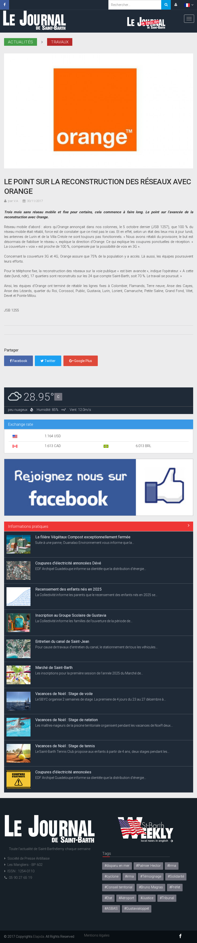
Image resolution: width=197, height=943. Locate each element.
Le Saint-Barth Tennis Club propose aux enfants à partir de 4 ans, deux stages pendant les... (102, 725)
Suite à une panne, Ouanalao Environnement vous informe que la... (84, 778)
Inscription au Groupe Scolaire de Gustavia (70, 589)
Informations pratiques (28, 526)
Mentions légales (97, 935)
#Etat (108, 898)
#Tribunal (167, 898)
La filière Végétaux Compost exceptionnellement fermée (82, 772)
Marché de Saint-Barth (54, 641)
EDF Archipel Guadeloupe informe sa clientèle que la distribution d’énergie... (90, 543)
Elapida (38, 936)
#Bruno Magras (151, 887)
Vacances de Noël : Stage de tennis (65, 720)
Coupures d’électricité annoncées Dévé (68, 537)
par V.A (13, 201)
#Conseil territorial (118, 887)
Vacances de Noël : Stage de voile (64, 667)
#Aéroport (126, 898)
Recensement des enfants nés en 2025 (68, 563)
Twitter (49, 361)
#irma (129, 876)
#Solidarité (176, 876)
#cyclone (111, 876)
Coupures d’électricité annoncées (63, 746)
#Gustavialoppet (136, 909)
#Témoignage (150, 876)
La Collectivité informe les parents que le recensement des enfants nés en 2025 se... (96, 569)
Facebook (19, 361)
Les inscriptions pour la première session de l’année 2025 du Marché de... (89, 647)
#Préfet (174, 887)
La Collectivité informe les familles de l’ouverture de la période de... (83, 595)
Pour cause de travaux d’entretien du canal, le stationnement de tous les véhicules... (96, 621)
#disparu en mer (117, 866)
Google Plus (83, 361)
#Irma (171, 866)
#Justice (147, 898)
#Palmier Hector (148, 866)
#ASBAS (111, 909)
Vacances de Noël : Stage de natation (66, 693)
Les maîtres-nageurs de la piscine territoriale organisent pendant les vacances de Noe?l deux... (104, 699)
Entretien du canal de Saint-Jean (62, 615)
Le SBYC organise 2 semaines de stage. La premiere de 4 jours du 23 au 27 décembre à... (100, 673)
